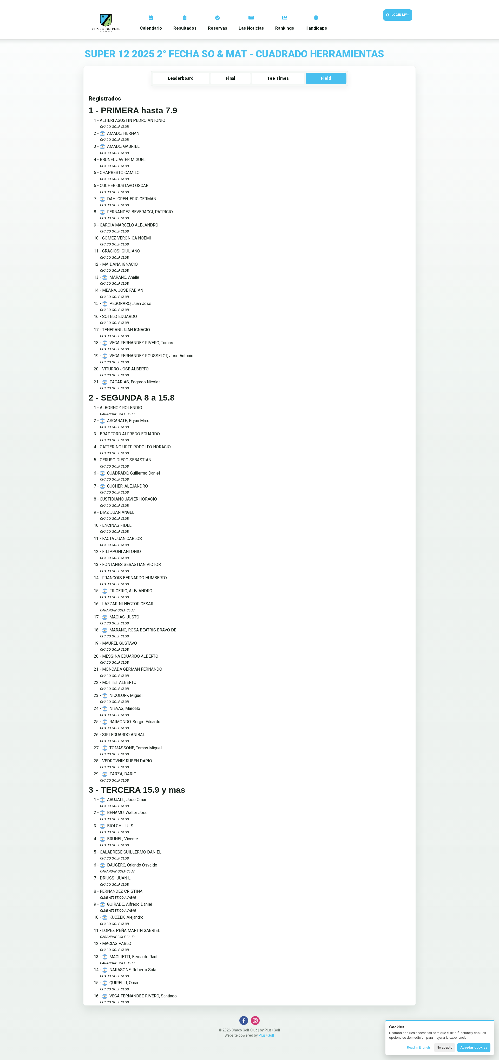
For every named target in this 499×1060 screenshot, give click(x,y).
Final (230, 78)
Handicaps (316, 28)
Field (326, 78)
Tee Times (278, 78)
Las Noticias (251, 28)
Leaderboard (181, 78)
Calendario (151, 28)
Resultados (184, 28)
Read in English (418, 1047)
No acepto (444, 1047)
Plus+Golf (266, 1035)
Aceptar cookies (473, 1047)
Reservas (217, 28)
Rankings (284, 28)
